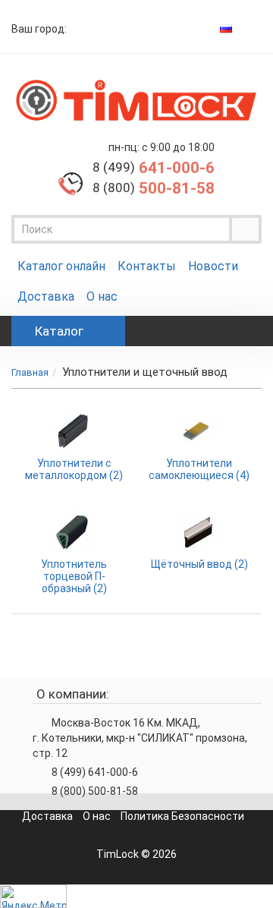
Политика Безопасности (182, 816)
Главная (30, 372)
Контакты (147, 266)
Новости (213, 266)
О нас (102, 296)
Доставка (45, 296)
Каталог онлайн (61, 266)
